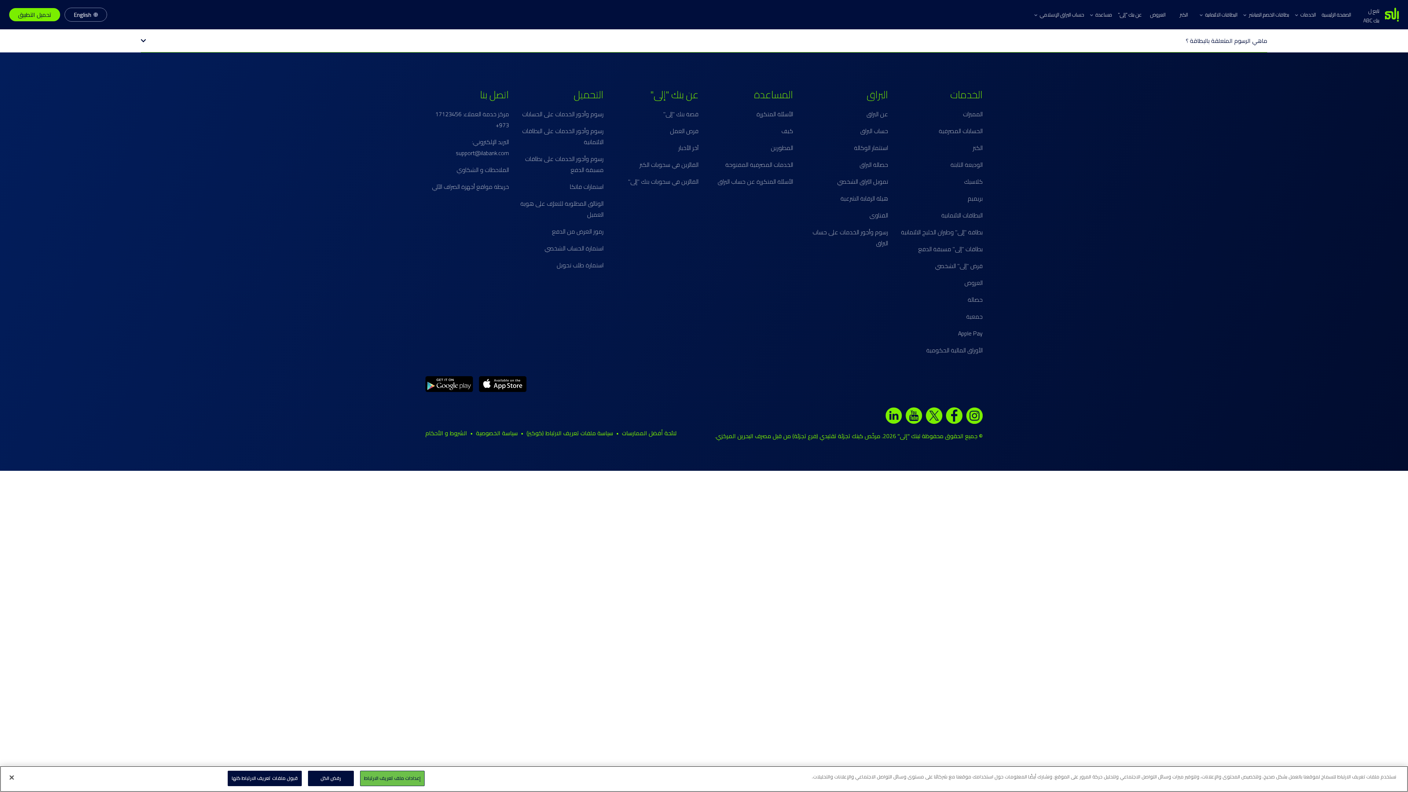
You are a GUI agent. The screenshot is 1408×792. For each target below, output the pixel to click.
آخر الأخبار (688, 147)
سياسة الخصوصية (497, 433)
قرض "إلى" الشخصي (959, 265)
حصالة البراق (873, 164)
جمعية (974, 316)
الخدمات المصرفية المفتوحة (759, 164)
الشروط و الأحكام (446, 433)
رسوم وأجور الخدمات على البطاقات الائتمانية (563, 136)
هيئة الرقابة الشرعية (864, 198)
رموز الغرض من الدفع (578, 231)
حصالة (975, 299)
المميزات (973, 114)
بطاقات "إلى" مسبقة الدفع (950, 248)
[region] (704, 779)
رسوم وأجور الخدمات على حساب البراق (850, 238)
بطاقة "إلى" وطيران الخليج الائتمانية (942, 232)
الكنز (1184, 14)
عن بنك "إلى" (1130, 14)
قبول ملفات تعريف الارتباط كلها (265, 778)
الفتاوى (878, 215)
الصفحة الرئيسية (1336, 14)
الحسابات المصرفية (961, 130)
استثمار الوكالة (871, 147)
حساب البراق (874, 130)
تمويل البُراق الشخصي (862, 181)
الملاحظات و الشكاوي (482, 169)
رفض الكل (330, 778)
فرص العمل (684, 130)
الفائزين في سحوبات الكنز (668, 164)
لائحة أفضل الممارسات (649, 433)
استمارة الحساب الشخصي (574, 248)
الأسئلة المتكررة (774, 114)
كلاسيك (973, 181)
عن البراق (877, 114)
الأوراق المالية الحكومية (954, 350)
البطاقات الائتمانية (962, 215)
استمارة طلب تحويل (580, 265)
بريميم (975, 198)
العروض (1158, 14)
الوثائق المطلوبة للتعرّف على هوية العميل (562, 209)
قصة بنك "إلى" (680, 114)
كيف (787, 130)
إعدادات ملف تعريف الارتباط (392, 778)
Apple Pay (970, 333)
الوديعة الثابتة (966, 164)
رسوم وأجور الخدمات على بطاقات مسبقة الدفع (564, 164)
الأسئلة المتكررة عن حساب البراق (755, 181)
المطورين (782, 147)
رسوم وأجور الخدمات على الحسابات (563, 114)
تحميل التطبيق (34, 14)
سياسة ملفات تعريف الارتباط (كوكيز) (570, 433)
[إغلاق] (12, 777)
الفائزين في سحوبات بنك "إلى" (663, 181)
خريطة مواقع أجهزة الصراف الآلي (470, 186)
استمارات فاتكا (587, 186)
